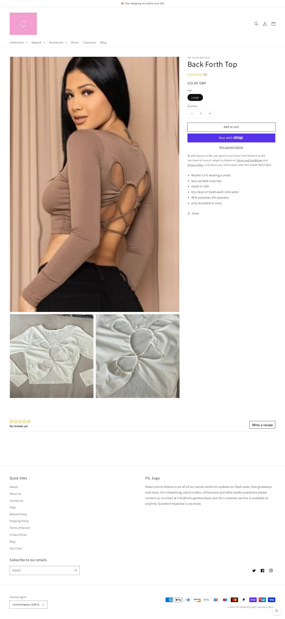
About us (15, 493)
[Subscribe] (75, 570)
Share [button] (195, 213)
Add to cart (231, 127)
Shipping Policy (19, 521)
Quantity (192, 106)
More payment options (231, 146)
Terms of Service (20, 527)
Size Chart (16, 548)
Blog (12, 541)
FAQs (13, 507)
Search (14, 487)
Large (195, 97)
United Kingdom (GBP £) (26, 604)
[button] (256, 24)
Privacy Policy (18, 534)
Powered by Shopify (266, 607)
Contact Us (16, 500)
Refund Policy (18, 514)
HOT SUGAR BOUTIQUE (245, 607)
